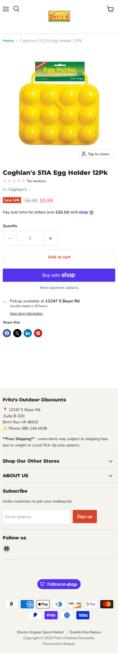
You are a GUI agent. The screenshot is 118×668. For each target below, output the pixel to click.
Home (8, 40)
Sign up (84, 517)
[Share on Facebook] (7, 333)
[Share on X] (17, 333)
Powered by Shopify (59, 643)
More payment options (59, 288)
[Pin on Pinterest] (38, 333)
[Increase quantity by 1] (51, 238)
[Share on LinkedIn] (28, 333)
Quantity (10, 226)
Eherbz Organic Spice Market (40, 632)
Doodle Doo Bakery (85, 632)
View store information (26, 314)
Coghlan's (18, 189)
